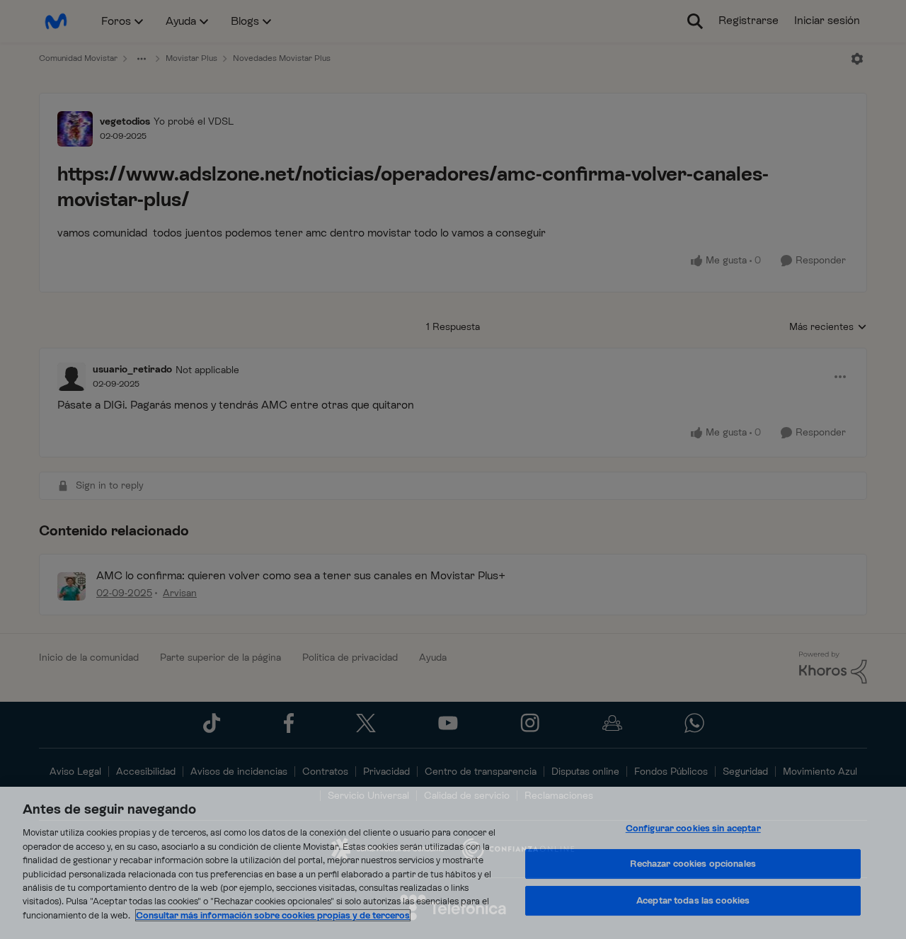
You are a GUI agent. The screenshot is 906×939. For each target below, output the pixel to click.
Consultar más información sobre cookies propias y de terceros (273, 915)
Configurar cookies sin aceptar (693, 828)
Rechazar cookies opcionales (693, 863)
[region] (453, 863)
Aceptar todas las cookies (693, 900)
